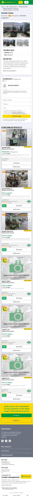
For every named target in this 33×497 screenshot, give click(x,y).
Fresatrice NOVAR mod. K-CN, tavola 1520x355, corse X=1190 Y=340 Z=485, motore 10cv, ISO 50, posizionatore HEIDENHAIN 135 (16, 240)
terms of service (18, 120)
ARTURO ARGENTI (13, 85)
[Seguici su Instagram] (2, 441)
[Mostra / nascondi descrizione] (10, 70)
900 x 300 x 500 (6, 337)
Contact (17, 163)
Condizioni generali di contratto (18, 113)
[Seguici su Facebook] (6, 441)
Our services (5, 451)
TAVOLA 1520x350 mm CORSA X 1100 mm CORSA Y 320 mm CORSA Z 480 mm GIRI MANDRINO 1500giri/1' (15, 155)
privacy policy (9, 120)
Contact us (16, 420)
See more (17, 166)
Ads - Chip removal (12, 6)
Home (2, 6)
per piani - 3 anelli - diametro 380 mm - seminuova (13, 385)
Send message (17, 116)
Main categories (6, 446)
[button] (15, 144)
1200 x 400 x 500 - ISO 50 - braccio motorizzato (13, 288)
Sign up (17, 415)
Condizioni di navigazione (17, 112)
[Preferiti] (30, 13)
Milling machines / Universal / (11, 10)
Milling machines (23, 6)
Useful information (7, 455)
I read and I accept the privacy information (13, 110)
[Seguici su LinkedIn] (10, 441)
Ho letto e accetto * (14, 112)
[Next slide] (27, 29)
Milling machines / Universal (10, 8)
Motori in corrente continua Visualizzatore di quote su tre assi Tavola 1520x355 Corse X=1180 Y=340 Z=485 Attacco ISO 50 (16, 197)
